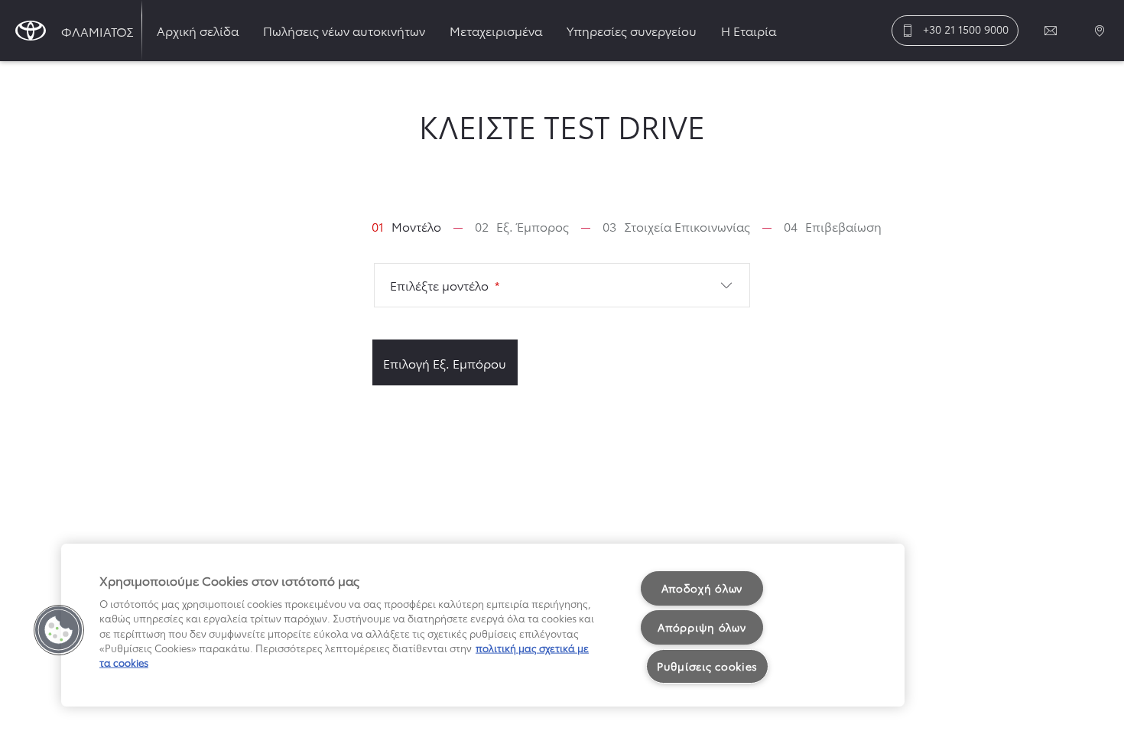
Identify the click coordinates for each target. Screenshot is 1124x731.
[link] (406, 226)
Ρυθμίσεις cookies (707, 666)
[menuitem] (198, 30)
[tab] (419, 226)
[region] (483, 625)
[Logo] (30, 30)
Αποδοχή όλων (702, 588)
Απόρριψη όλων (702, 627)
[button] (562, 285)
